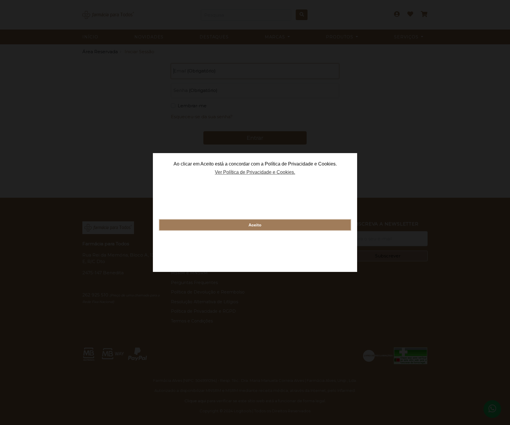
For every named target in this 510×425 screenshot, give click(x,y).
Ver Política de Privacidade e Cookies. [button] (255, 172)
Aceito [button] (255, 225)
